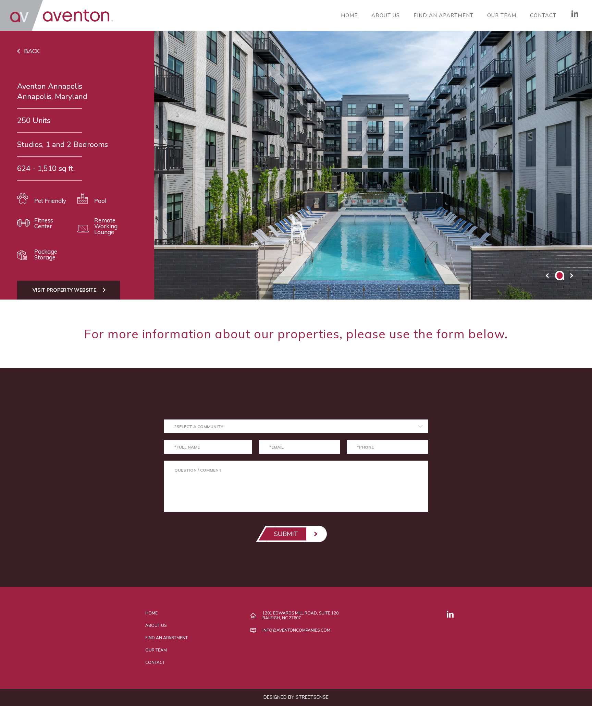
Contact (543, 15)
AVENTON (56, 15)
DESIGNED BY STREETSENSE (296, 697)
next (571, 275)
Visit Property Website (64, 290)
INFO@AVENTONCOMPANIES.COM (296, 630)
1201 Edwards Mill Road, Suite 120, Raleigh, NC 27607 (301, 615)
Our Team (501, 15)
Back (32, 51)
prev (547, 275)
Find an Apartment (443, 15)
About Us (385, 15)
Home (349, 15)
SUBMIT (286, 534)
